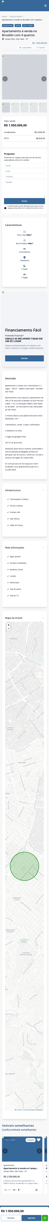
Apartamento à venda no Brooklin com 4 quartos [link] (22, 20)
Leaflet (18, 1110)
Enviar (24, 201)
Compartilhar (27, 48)
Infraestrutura (12, 490)
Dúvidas (11, 1218)
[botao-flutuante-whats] (45, 1218)
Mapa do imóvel (13, 617)
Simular (24, 358)
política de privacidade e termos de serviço (23, 210)
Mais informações (14, 547)
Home (4, 16)
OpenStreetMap (29, 1110)
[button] (5, 78)
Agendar (31, 1218)
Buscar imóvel (16, 16)
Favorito (42, 48)
